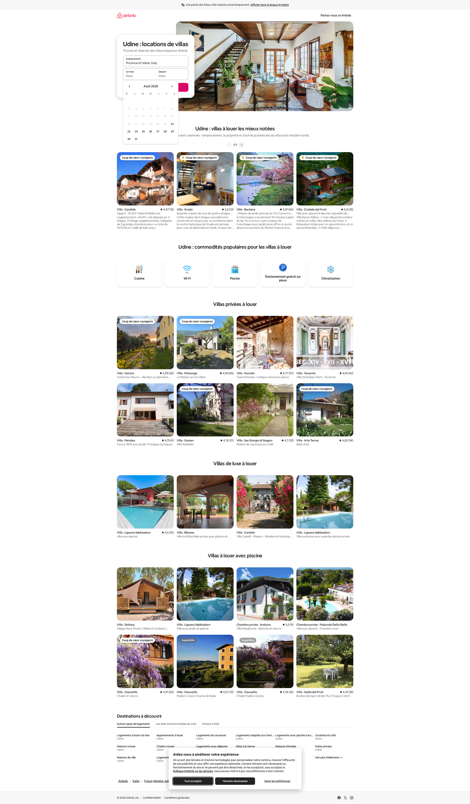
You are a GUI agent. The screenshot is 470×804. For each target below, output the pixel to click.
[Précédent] (229, 145)
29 (172, 131)
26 (150, 131)
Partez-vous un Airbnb (336, 15)
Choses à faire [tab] (210, 724)
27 (157, 131)
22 (172, 124)
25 (143, 131)
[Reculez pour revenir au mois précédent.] (129, 86)
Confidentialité (152, 797)
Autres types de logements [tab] (133, 724)
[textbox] (139, 76)
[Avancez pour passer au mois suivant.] (172, 86)
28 (165, 131)
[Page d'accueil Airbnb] (126, 15)
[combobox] (155, 63)
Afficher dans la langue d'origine (269, 4)
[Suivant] (241, 145)
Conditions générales (176, 797)
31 (136, 139)
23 (128, 131)
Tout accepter (193, 781)
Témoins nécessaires (235, 781)
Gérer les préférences (277, 781)
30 (129, 139)
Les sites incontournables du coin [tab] (176, 724)
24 (136, 131)
